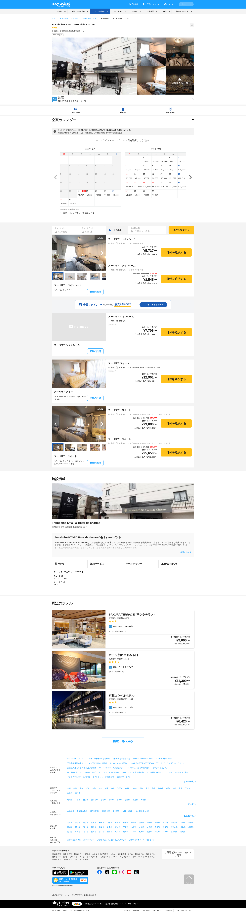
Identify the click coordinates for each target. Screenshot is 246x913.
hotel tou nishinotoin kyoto (143, 759)
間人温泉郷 (94, 811)
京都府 (75, 18)
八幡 (69, 788)
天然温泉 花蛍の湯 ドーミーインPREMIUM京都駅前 (87, 763)
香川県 (101, 832)
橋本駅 (119, 800)
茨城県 (141, 823)
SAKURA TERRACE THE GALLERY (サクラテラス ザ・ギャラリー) (157, 763)
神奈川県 (174, 823)
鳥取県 (183, 827)
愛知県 (117, 827)
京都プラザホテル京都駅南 (99, 759)
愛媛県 (109, 832)
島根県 (191, 827)
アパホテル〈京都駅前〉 (119, 763)
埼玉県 (149, 823)
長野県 (191, 823)
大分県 (157, 832)
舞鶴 (174, 788)
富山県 (77, 827)
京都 (94, 788)
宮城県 (93, 823)
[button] (180, 80)
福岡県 (125, 832)
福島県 (117, 823)
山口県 (85, 832)
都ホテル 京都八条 (160, 768)
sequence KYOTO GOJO (76, 759)
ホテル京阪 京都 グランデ (156, 772)
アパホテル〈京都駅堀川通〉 (139, 768)
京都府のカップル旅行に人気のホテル (111, 840)
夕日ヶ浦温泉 (127, 811)
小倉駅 (127, 800)
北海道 (69, 823)
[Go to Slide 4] (94, 276)
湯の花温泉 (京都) (142, 811)
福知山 (160, 788)
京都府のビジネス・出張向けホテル (81, 840)
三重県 (125, 827)
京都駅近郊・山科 (89, 18)
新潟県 (69, 827)
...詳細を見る (185, 552)
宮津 (180, 788)
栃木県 (125, 823)
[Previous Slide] (55, 253)
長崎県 (141, 832)
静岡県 (101, 827)
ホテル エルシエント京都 (178, 772)
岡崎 (141, 788)
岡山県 (69, 832)
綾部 (168, 788)
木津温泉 (70, 811)
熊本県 (149, 832)
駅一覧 (191, 804)
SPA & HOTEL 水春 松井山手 (133, 772)
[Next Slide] (102, 253)
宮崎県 (165, 832)
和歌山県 (174, 827)
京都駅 (103, 800)
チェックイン (60, 228)
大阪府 (149, 827)
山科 (81, 788)
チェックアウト (88, 228)
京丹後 (77, 793)
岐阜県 (109, 827)
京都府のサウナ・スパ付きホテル (142, 840)
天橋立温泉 (105, 811)
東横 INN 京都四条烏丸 (121, 759)
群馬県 (133, 823)
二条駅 (77, 800)
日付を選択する (176, 252)
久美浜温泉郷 (82, 811)
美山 (153, 788)
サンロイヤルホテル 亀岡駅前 (78, 777)
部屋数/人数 (135, 228)
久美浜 (69, 793)
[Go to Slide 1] (57, 276)
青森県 (77, 823)
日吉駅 (85, 800)
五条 (87, 788)
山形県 (109, 823)
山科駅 (111, 800)
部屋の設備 (95, 291)
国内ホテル (64, 18)
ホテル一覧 (189, 781)
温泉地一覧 (189, 816)
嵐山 (147, 788)
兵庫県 (157, 827)
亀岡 (127, 788)
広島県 (77, 832)
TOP (53, 18)
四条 (112, 788)
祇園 (106, 788)
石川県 (85, 827)
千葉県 (157, 823)
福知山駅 (94, 800)
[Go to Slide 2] (70, 276)
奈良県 (165, 827)
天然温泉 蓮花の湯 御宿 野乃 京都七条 (81, 768)
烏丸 (100, 788)
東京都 (165, 823)
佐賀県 (133, 832)
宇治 (75, 788)
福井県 (93, 827)
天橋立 (187, 788)
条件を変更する (181, 230)
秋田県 (101, 823)
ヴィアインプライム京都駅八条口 (112, 768)
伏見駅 (135, 800)
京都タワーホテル (124, 777)
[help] (85, 101)
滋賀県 (133, 827)
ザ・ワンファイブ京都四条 (108, 772)
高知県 (117, 832)
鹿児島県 (174, 832)
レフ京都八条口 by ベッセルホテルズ (81, 772)
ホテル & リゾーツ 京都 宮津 (103, 777)
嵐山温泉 (116, 811)
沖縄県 (183, 832)
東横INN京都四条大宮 (164, 759)
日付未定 (117, 230)
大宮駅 (143, 800)
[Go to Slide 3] (82, 276)
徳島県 (93, 832)
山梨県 (183, 823)
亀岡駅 (69, 800)
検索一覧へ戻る (123, 741)
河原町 (119, 788)
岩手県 (85, 823)
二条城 (134, 788)
